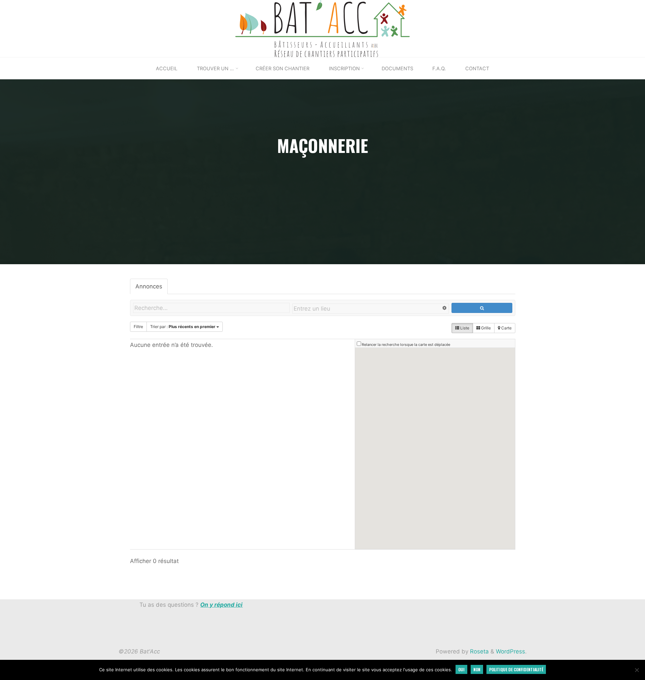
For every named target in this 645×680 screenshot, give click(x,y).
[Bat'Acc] (322, 28)
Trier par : (182, 326)
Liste (464, 327)
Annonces (148, 286)
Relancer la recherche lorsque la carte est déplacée (406, 344)
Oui (461, 669)
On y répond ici (221, 604)
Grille (485, 327)
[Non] (636, 670)
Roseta (478, 651)
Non (476, 669)
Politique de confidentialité (516, 669)
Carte (506, 327)
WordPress (510, 651)
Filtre (138, 326)
